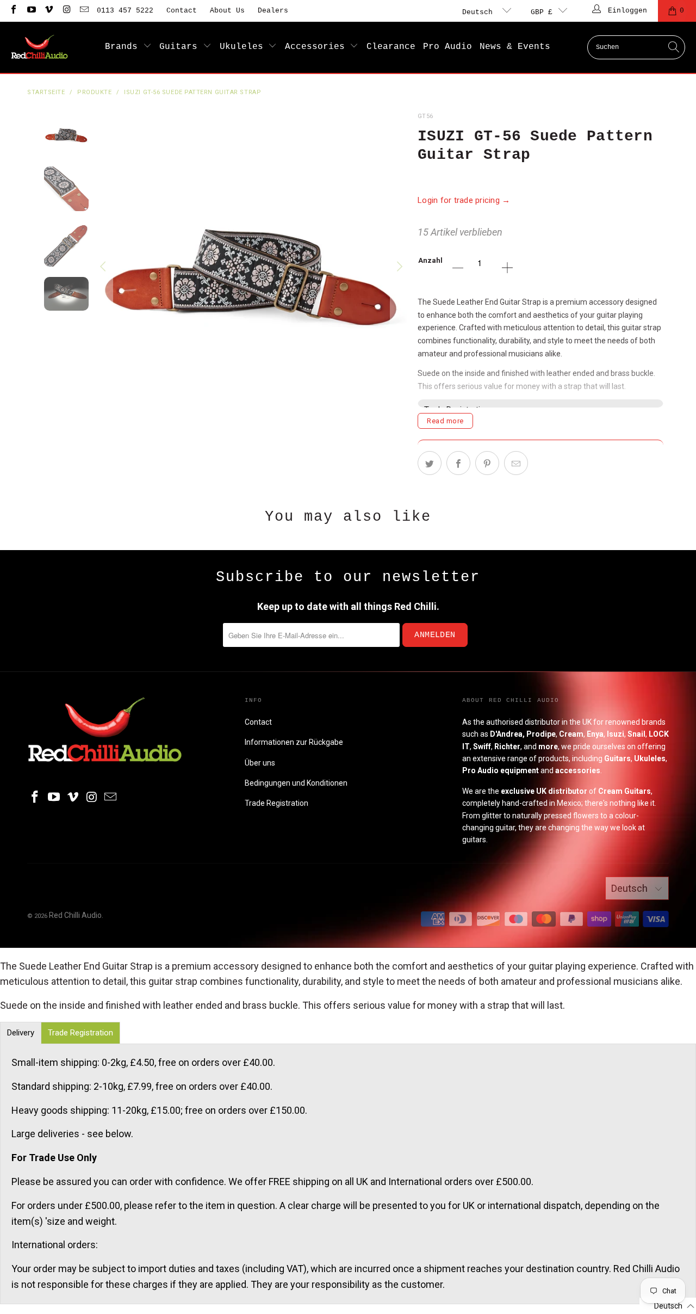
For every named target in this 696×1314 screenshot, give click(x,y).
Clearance (390, 47)
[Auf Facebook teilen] (458, 463)
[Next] (398, 267)
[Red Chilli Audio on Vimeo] (48, 11)
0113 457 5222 (125, 11)
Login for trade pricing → (464, 200)
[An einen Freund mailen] (516, 463)
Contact (181, 11)
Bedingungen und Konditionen (296, 783)
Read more (445, 421)
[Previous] (104, 267)
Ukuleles (244, 47)
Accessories (317, 47)
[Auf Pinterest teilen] (487, 463)
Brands (124, 47)
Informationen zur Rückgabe (294, 742)
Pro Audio (447, 47)
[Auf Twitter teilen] (430, 463)
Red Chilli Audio (75, 915)
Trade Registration (276, 803)
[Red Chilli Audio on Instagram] (66, 11)
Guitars (181, 47)
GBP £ (541, 12)
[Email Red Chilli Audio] (84, 11)
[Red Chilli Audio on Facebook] (13, 11)
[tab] (20, 1033)
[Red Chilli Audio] (39, 47)
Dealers (273, 11)
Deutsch (479, 12)
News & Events (515, 47)
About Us (227, 11)
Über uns (260, 762)
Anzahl (430, 260)
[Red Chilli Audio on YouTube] (30, 11)
